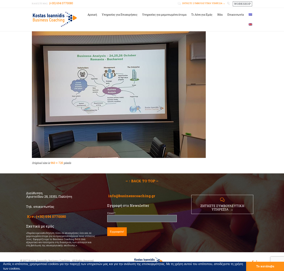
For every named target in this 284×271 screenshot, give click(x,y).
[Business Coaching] (54, 19)
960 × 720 (57, 163)
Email (111, 213)
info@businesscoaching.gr (131, 195)
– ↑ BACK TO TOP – (142, 181)
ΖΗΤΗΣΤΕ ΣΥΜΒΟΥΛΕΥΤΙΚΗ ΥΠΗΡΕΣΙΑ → (201, 3)
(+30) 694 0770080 (51, 216)
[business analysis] (142, 92)
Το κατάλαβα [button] (265, 266)
